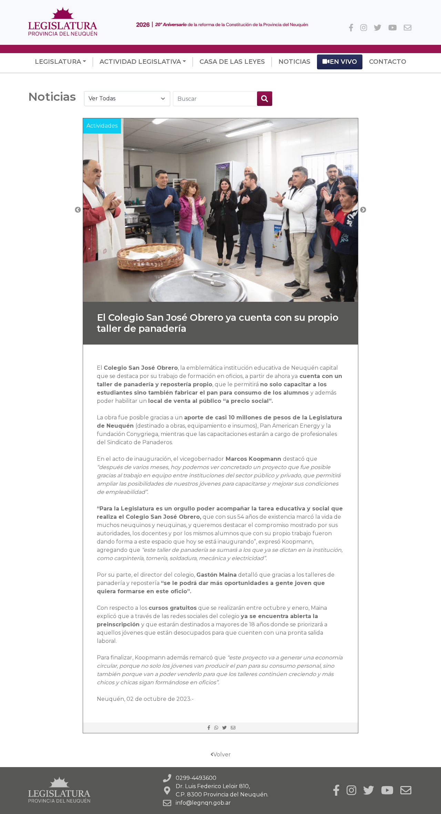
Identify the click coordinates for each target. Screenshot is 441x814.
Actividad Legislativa (140, 62)
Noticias (294, 62)
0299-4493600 (196, 778)
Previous (77, 210)
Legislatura (58, 62)
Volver (222, 754)
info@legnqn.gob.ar (203, 803)
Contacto (387, 62)
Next (363, 210)
